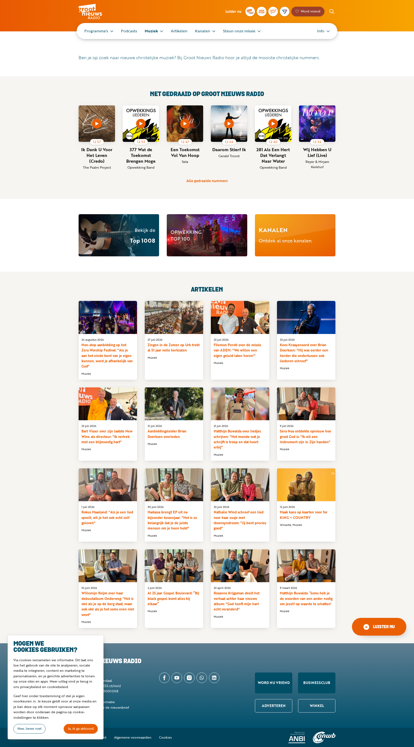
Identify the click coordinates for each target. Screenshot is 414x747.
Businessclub (316, 682)
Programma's (96, 31)
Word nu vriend (274, 682)
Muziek (151, 31)
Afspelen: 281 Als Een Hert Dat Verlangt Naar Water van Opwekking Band (273, 123)
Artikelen (179, 31)
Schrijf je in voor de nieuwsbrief (104, 707)
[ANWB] (324, 737)
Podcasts (129, 31)
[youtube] (177, 677)
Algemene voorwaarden (132, 737)
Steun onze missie (239, 31)
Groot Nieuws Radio (95, 11)
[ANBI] (296, 737)
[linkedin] (214, 677)
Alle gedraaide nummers (207, 180)
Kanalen (202, 31)
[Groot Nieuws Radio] (250, 11)
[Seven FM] (284, 11)
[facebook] (164, 677)
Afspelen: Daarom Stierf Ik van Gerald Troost (229, 123)
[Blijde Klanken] (273, 11)
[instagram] (189, 677)
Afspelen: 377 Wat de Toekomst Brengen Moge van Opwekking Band (141, 123)
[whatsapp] (201, 677)
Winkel (317, 705)
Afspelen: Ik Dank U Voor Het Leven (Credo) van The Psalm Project (97, 123)
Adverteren (274, 705)
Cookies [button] (165, 737)
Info (320, 31)
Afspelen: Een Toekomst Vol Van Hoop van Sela (185, 123)
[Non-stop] (261, 11)
